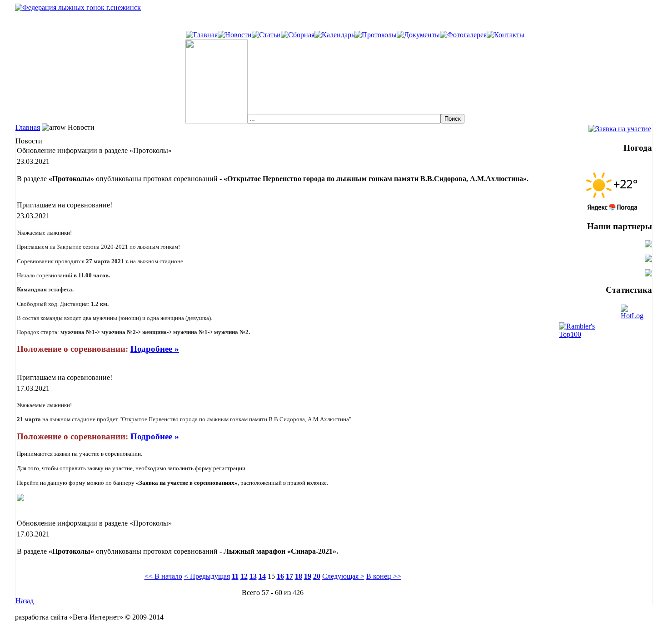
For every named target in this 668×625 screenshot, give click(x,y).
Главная (27, 127)
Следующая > (343, 576)
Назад (24, 601)
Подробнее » (154, 349)
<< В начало (163, 576)
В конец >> (383, 576)
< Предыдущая (207, 576)
